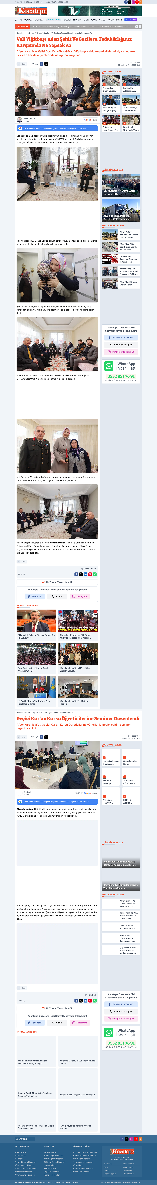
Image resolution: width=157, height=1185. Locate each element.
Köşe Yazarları (21, 1152)
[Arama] (140, 19)
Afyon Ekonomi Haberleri (26, 1168)
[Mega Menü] (16, 20)
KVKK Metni (127, 1170)
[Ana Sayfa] (21, 20)
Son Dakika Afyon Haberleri (85, 1152)
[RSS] (140, 2)
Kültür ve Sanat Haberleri (54, 1162)
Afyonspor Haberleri (23, 1171)
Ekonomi (77, 20)
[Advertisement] (57, 221)
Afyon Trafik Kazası (81, 1159)
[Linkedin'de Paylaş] (85, 574)
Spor (86, 20)
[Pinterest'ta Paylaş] (90, 574)
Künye (19, 2)
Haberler (20, 33)
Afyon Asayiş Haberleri (25, 1175)
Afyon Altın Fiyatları (81, 1171)
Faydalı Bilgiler (50, 1168)
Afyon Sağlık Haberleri (53, 1155)
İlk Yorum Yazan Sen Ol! (59, 582)
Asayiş (94, 20)
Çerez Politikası (128, 1167)
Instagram (82, 596)
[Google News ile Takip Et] (90, 119)
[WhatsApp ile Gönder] (95, 574)
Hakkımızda (107, 1164)
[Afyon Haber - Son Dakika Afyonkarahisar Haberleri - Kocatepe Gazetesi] (122, 1151)
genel (24, 64)
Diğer (119, 20)
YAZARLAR (23, 1139)
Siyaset (67, 20)
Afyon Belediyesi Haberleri (84, 1155)
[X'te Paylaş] (46, 64)
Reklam (29, 2)
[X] (129, 2)
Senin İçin (132, 19)
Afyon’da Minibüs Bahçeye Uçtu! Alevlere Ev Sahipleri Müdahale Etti (65, 26)
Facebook (36, 596)
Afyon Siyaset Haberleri (25, 1165)
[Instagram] (133, 2)
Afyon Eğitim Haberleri (53, 1159)
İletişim (39, 2)
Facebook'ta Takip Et (123, 337)
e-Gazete (19, 1159)
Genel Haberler (50, 1152)
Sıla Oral (27, 793)
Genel (102, 20)
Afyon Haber (78, 1165)
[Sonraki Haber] (140, 26)
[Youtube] (137, 2)
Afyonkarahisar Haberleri (83, 1168)
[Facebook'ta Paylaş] (41, 64)
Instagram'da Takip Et (123, 352)
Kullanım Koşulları (109, 1174)
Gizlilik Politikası (128, 1164)
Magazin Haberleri (52, 1171)
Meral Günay (29, 120)
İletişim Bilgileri (128, 1174)
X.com (59, 596)
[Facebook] (126, 2)
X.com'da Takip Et (123, 344)
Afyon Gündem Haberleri (25, 1162)
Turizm (110, 20)
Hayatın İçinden (50, 1165)
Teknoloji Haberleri (52, 1175)
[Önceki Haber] (136, 26)
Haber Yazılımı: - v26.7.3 (121, 1182)
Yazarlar (39, 20)
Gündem (28, 20)
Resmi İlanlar (20, 1155)
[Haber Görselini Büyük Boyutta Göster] (57, 92)
